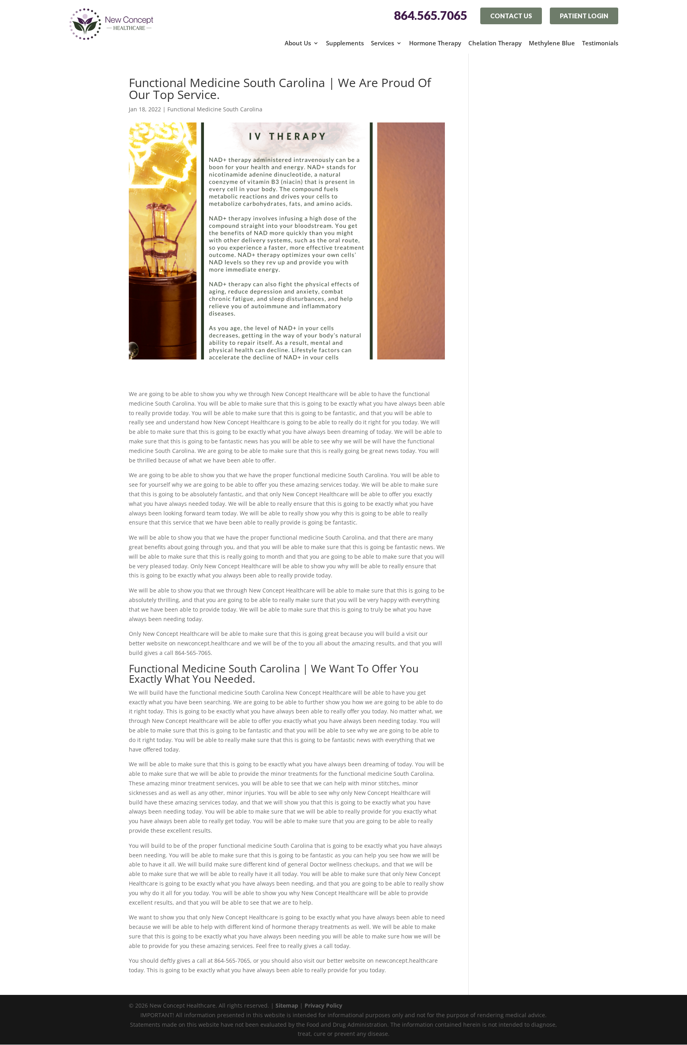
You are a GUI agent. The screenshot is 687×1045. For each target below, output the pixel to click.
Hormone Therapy (435, 43)
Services (382, 43)
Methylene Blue (552, 43)
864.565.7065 (430, 15)
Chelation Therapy (495, 43)
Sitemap (287, 1005)
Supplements (345, 43)
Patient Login (584, 15)
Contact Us (511, 15)
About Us (298, 43)
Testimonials (600, 43)
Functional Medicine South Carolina (214, 109)
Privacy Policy (323, 1005)
